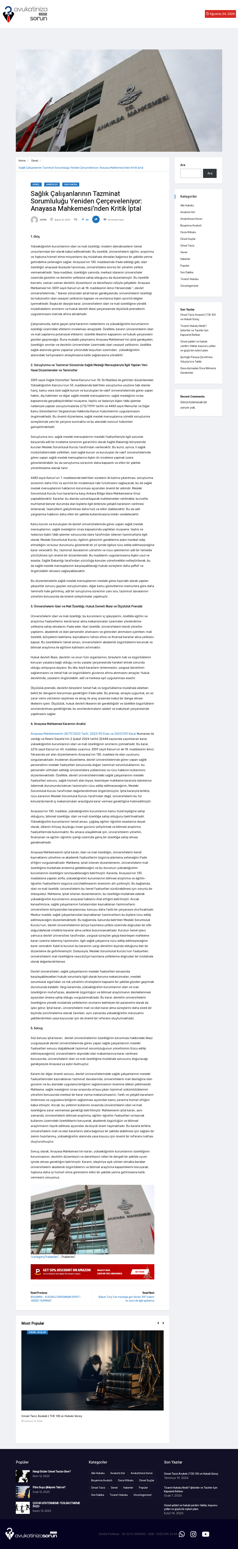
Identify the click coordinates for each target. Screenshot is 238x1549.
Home (22, 160)
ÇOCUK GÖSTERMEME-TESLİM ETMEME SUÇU (56, 1504)
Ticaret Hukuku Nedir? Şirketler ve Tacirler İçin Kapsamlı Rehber (194, 330)
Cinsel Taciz (187, 245)
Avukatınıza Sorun (191, 218)
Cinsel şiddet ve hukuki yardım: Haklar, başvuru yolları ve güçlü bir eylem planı (198, 346)
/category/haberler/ (45, 1257)
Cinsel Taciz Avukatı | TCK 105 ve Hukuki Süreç (51, 1416)
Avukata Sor (187, 212)
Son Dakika (70, 184)
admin (42, 219)
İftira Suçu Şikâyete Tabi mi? (49, 1487)
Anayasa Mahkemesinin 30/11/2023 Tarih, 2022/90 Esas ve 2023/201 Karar (83, 733)
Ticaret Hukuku (189, 279)
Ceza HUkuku (188, 232)
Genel (34, 160)
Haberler (52, 184)
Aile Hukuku (187, 205)
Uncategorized (189, 285)
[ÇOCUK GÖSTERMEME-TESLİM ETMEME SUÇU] (23, 1508)
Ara (182, 165)
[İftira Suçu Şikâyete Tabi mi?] (23, 1492)
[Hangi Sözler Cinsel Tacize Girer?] (23, 1476)
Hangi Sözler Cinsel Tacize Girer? (52, 1472)
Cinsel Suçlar (37, 1332)
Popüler (184, 265)
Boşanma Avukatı (191, 225)
